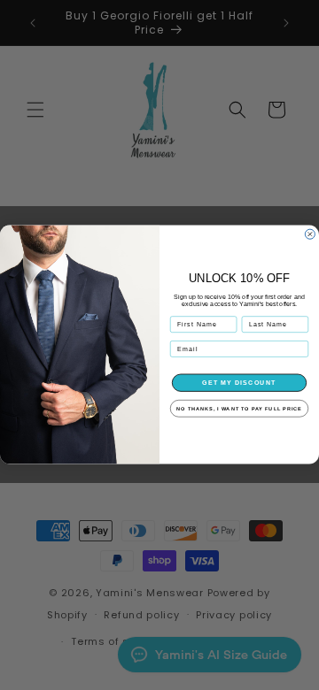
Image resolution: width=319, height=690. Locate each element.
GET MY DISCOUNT (239, 383)
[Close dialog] (310, 235)
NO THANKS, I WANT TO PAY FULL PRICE (239, 408)
